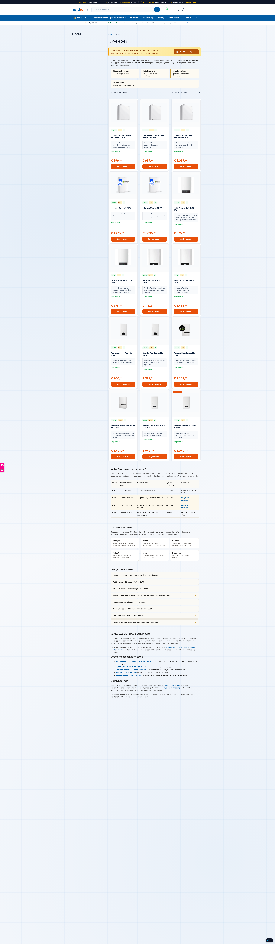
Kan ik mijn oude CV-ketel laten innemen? (129, 615)
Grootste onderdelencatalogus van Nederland (105, 18)
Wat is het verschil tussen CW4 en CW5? (128, 582)
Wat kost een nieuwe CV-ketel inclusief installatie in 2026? (136, 575)
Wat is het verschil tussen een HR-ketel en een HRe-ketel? (136, 622)
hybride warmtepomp (172, 688)
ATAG (113, 650)
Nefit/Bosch (177, 647)
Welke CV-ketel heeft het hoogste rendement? (131, 589)
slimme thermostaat (172, 685)
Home (110, 34)
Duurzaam (134, 18)
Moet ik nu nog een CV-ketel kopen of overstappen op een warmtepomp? (141, 595)
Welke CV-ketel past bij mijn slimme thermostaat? (132, 609)
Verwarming (148, 18)
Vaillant (192, 647)
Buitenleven (174, 18)
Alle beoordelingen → (185, 23)
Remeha (186, 647)
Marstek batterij (190, 18)
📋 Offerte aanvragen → (186, 52)
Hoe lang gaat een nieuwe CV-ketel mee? (129, 602)
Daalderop (121, 650)
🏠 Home (78, 18)
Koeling (162, 18)
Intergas (169, 647)
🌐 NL (269, 940)
